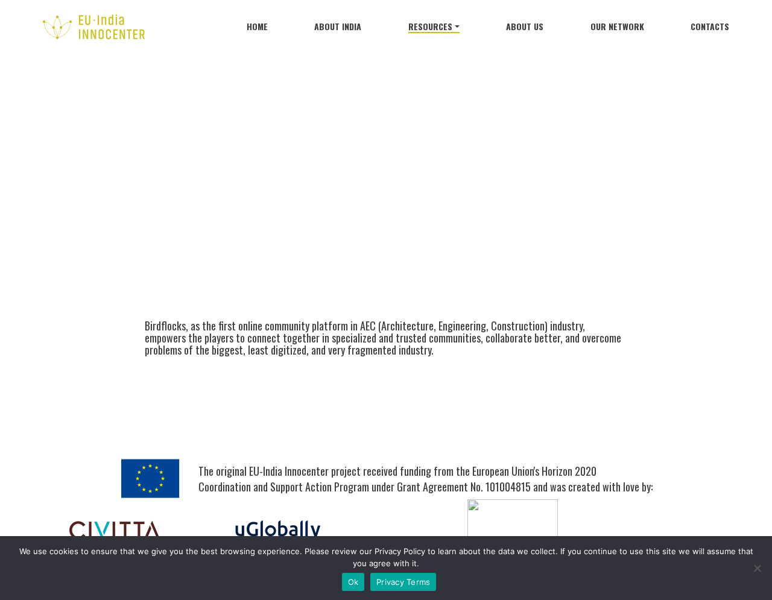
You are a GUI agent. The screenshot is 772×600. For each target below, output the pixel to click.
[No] (757, 568)
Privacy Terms (403, 582)
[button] (434, 29)
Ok (353, 582)
